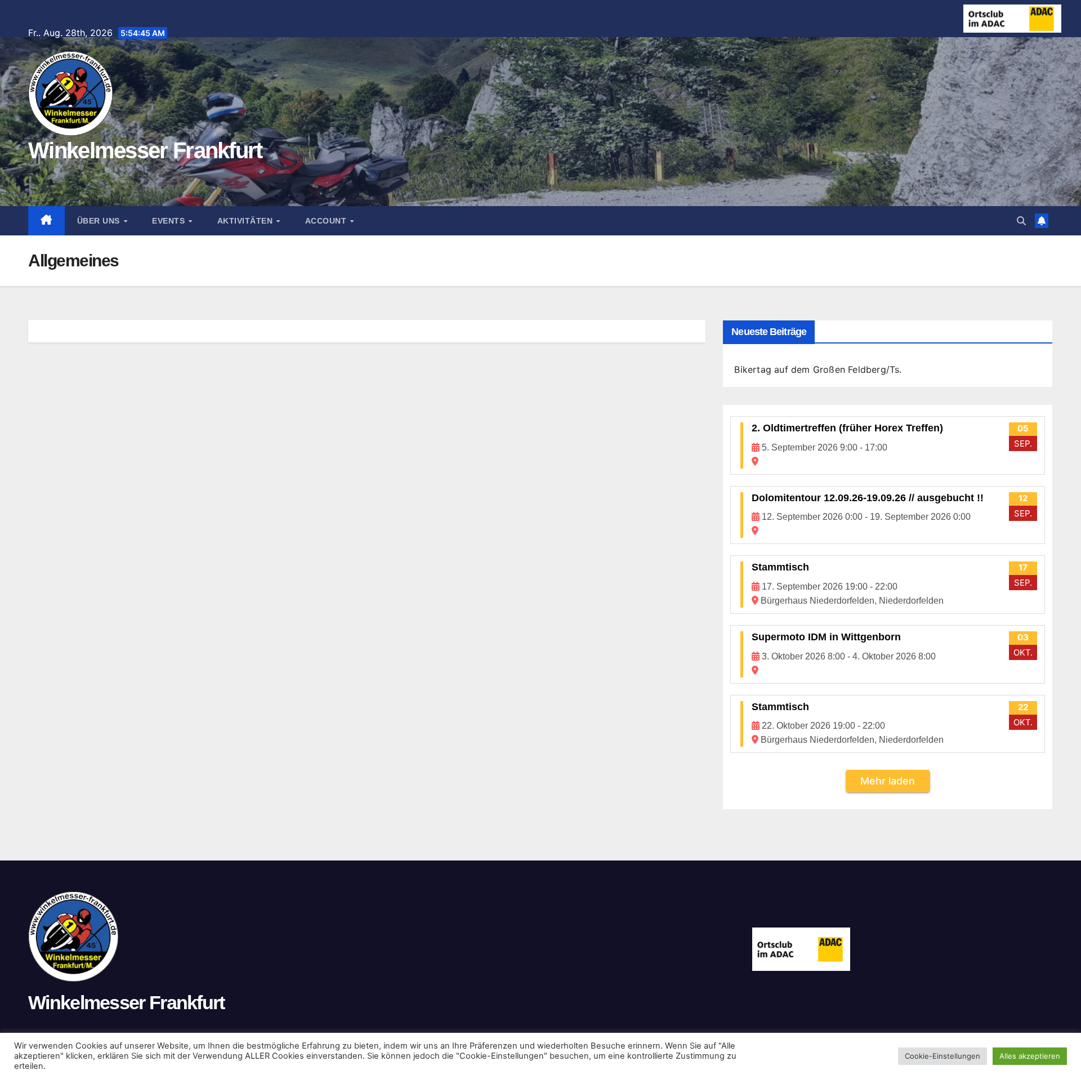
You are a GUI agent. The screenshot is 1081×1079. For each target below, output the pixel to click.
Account (327, 220)
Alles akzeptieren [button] (1029, 1055)
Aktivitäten (246, 220)
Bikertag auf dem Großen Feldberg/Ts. (817, 369)
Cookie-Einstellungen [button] (942, 1055)
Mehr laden (887, 781)
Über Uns (100, 220)
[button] (1021, 220)
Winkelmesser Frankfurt (145, 150)
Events (169, 220)
